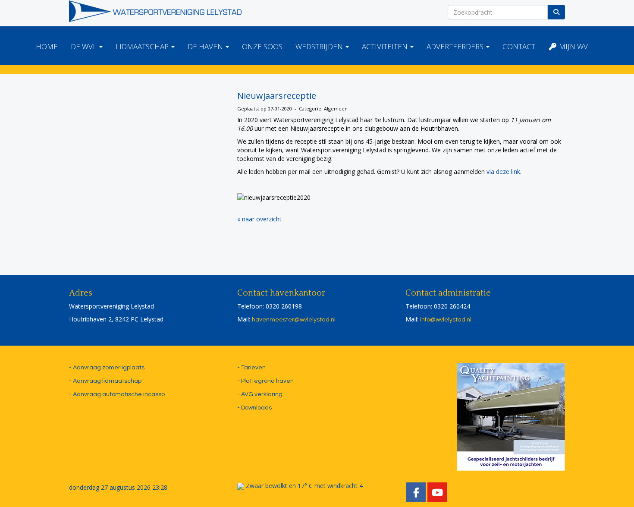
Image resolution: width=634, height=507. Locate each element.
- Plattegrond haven (265, 381)
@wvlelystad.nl (294, 320)
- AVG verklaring (259, 394)
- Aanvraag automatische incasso (117, 394)
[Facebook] (416, 494)
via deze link (503, 171)
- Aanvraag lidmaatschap (105, 381)
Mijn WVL (574, 46)
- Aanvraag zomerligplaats (106, 368)
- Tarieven (251, 368)
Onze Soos (262, 46)
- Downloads (254, 408)
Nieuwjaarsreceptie (276, 95)
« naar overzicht (259, 219)
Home (47, 46)
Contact (518, 46)
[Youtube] (437, 494)
